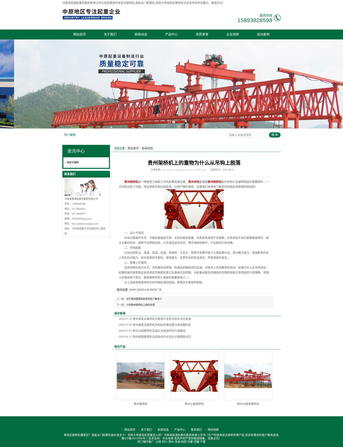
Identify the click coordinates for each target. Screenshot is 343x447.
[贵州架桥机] (140, 376)
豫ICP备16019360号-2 (134, 438)
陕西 (184, 441)
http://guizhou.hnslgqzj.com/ (85, 223)
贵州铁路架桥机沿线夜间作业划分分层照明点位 (155, 336)
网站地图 (213, 429)
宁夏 (203, 441)
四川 (165, 441)
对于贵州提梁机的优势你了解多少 (144, 299)
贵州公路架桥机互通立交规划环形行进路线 (152, 330)
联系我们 (196, 429)
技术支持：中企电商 (160, 438)
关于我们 (110, 34)
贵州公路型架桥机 (248, 403)
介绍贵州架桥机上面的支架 (140, 305)
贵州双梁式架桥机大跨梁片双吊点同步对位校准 (155, 318)
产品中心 (171, 34)
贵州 (171, 441)
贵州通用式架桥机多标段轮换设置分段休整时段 (155, 324)
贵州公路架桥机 (194, 403)
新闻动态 (141, 34)
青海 (177, 441)
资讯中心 (76, 151)
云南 (158, 441)
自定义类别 (73, 162)
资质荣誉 (202, 34)
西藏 (196, 441)
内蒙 (190, 441)
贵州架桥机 (140, 403)
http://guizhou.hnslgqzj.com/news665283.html (184, 169)
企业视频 (232, 34)
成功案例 (263, 34)
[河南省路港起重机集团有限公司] (92, 18)
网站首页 (79, 34)
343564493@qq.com (82, 218)
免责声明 (179, 438)
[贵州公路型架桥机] (248, 376)
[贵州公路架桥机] (194, 376)
